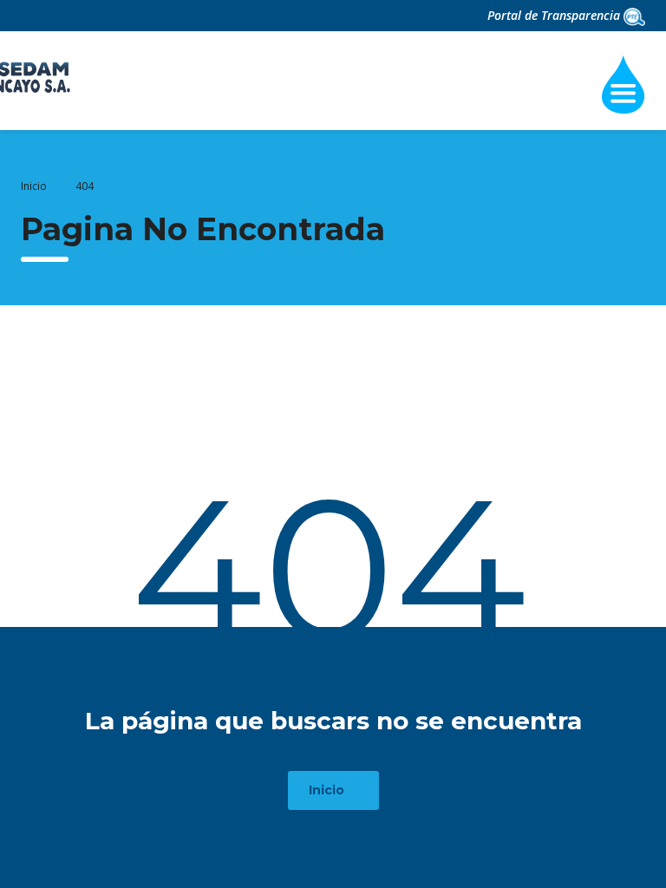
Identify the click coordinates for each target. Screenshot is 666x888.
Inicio (34, 186)
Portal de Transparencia (555, 15)
